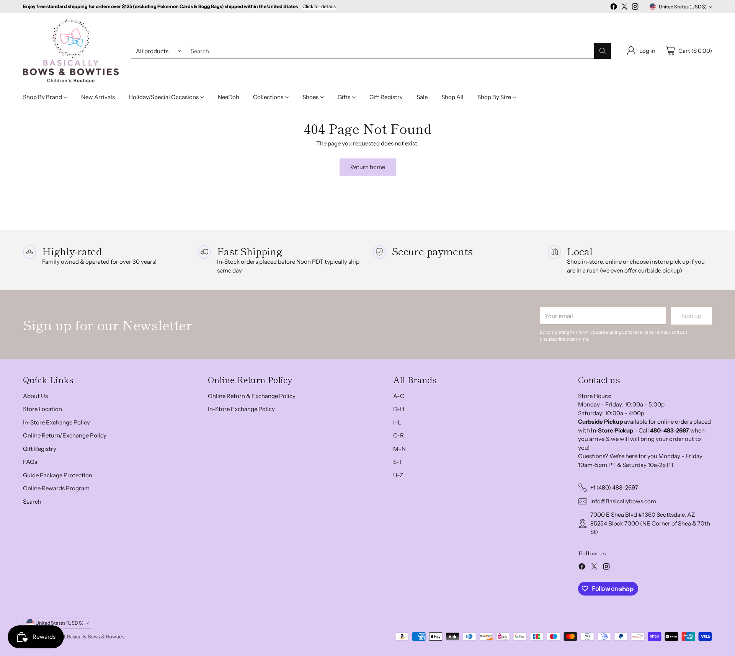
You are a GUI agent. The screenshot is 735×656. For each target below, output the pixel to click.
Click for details (319, 6)
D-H (398, 409)
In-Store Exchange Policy (56, 422)
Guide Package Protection (57, 475)
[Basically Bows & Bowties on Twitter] (624, 8)
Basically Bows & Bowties (95, 636)
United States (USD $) (683, 7)
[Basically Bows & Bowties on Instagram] (635, 8)
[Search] (602, 51)
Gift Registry (39, 448)
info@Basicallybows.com (623, 501)
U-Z (398, 475)
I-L (397, 422)
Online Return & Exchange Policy (252, 396)
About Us (35, 396)
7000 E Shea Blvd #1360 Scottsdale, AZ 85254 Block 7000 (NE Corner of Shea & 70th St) (650, 523)
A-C (398, 396)
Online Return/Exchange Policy (64, 435)
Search (32, 501)
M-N (399, 448)
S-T (397, 461)
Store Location (42, 409)
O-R (398, 435)
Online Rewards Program (56, 488)
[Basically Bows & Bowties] (71, 51)
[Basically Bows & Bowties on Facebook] (613, 8)
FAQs (30, 461)
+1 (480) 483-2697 (614, 487)
